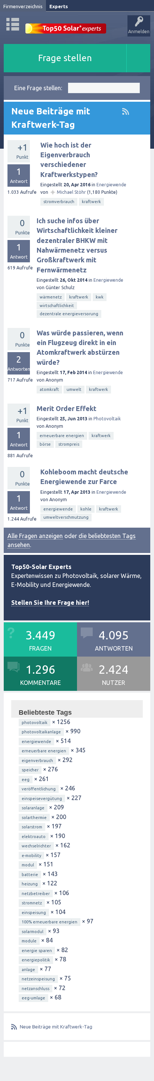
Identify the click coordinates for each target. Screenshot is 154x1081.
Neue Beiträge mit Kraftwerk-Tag (56, 1026)
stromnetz (32, 903)
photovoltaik (34, 722)
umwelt (74, 389)
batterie (30, 874)
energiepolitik (36, 960)
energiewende (58, 509)
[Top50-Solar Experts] (65, 24)
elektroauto (34, 836)
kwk (100, 297)
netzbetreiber (36, 893)
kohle (86, 509)
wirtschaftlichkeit (57, 305)
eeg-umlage (33, 998)
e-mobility (31, 855)
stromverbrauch (58, 201)
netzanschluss (35, 988)
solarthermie (34, 817)
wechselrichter (36, 846)
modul (28, 865)
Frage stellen (65, 58)
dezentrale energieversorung (69, 314)
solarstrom (32, 827)
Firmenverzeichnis (23, 6)
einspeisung (34, 912)
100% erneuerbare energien (49, 922)
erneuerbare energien (62, 435)
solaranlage (33, 808)
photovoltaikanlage (41, 732)
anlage (28, 969)
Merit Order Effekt (66, 408)
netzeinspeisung (38, 979)
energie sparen (37, 950)
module (29, 941)
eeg (26, 779)
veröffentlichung (39, 789)
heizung (30, 884)
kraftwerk (91, 201)
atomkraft (49, 389)
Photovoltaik (107, 418)
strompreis (68, 444)
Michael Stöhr (71, 192)
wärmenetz (51, 297)
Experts (58, 6)
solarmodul (32, 931)
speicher (30, 770)
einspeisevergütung (42, 798)
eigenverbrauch (37, 760)
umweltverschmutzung (66, 517)
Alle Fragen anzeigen (35, 535)
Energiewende (111, 184)
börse (45, 444)
